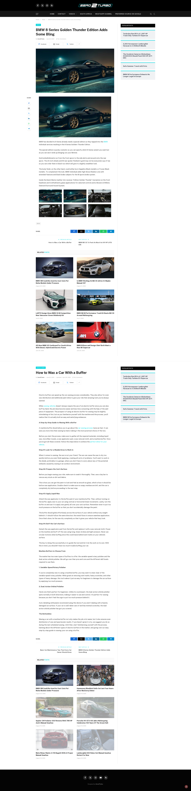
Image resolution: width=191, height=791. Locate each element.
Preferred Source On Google (128, 14)
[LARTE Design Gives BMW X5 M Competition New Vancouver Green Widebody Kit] (54, 300)
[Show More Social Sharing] (79, 44)
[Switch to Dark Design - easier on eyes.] (154, 14)
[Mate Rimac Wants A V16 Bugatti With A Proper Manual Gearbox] (54, 739)
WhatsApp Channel (103, 14)
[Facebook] (29, 103)
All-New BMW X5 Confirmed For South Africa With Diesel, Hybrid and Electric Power (53, 347)
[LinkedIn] (29, 118)
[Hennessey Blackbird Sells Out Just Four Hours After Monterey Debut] (95, 675)
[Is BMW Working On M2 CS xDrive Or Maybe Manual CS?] (95, 267)
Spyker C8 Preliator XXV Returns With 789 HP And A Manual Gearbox (54, 722)
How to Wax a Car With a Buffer (60, 242)
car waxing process (85, 428)
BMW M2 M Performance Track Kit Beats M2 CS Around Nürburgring (95, 314)
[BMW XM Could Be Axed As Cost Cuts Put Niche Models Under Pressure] (54, 267)
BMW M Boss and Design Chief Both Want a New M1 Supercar (93, 347)
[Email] (29, 108)
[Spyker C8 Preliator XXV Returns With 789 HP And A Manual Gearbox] (54, 707)
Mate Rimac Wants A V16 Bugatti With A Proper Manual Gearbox (54, 754)
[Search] (151, 14)
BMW (106, 142)
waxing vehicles (50, 406)
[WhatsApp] (29, 123)
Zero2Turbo (41, 39)
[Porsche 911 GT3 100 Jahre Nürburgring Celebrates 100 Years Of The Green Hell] (95, 707)
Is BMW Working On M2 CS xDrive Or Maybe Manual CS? (94, 282)
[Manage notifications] (186, 786)
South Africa (86, 14)
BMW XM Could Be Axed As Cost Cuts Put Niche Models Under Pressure (52, 282)
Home (52, 14)
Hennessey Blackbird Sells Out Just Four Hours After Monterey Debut (95, 690)
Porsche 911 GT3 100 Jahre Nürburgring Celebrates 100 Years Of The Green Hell (92, 722)
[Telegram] (29, 129)
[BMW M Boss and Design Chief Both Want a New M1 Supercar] (95, 332)
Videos (72, 14)
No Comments (62, 39)
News (38, 24)
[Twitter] (29, 113)
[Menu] (37, 14)
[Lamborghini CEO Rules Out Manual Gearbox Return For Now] (95, 739)
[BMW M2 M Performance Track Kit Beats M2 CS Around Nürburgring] (95, 300)
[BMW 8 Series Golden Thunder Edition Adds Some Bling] (75, 92)
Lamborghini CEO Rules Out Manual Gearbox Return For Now (94, 754)
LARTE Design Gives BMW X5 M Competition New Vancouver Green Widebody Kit (53, 314)
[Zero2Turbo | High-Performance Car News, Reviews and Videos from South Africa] (95, 5)
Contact (62, 14)
